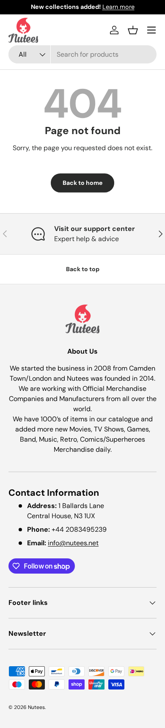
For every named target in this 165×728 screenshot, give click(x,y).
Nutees (36, 707)
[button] (133, 30)
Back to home (82, 183)
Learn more (118, 7)
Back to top (82, 269)
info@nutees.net (73, 542)
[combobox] (82, 54)
